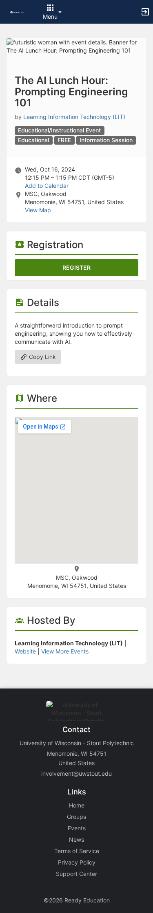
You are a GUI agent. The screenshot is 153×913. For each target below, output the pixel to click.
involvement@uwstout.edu (76, 773)
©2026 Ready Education (77, 900)
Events (77, 828)
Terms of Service (76, 850)
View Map (38, 210)
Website (25, 651)
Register (76, 267)
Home (76, 805)
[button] (17, 11)
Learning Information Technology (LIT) (74, 116)
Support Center (76, 873)
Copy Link (41, 356)
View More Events (65, 651)
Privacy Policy (76, 862)
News (76, 839)
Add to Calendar (47, 185)
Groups (76, 816)
